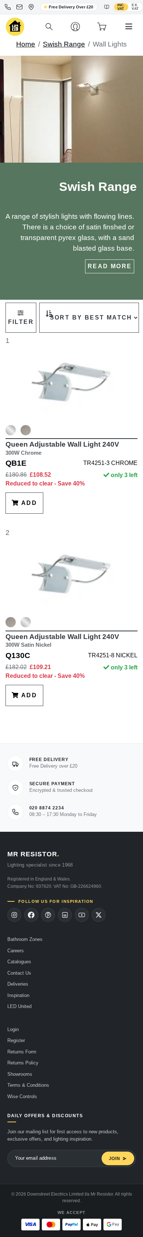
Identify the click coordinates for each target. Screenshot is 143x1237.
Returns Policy (22, 1063)
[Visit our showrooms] (31, 7)
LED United (19, 1006)
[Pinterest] (48, 915)
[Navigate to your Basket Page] (101, 27)
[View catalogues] (106, 7)
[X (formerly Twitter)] (99, 915)
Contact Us (19, 973)
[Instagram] (14, 915)
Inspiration (18, 995)
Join (114, 1158)
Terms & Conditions (28, 1085)
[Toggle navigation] (129, 26)
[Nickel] (26, 430)
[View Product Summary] (11, 433)
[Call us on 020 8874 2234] (7, 7)
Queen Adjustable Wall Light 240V (62, 447)
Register (16, 1040)
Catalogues (19, 961)
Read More (110, 266)
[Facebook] (31, 915)
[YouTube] (82, 915)
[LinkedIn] (65, 915)
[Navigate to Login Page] (75, 27)
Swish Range (64, 44)
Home (25, 44)
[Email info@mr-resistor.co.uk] (19, 7)
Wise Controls (22, 1096)
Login (13, 1029)
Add (28, 503)
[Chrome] (11, 430)
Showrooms (19, 1074)
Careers (15, 950)
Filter (21, 322)
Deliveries (17, 984)
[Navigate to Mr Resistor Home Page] (15, 27)
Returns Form (21, 1052)
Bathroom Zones (25, 939)
